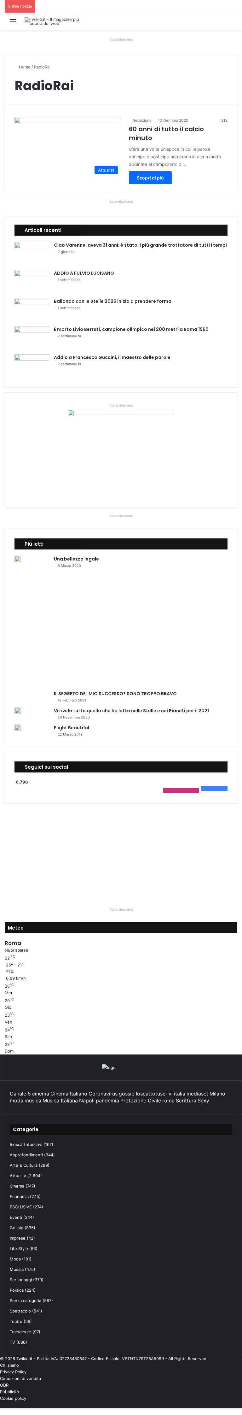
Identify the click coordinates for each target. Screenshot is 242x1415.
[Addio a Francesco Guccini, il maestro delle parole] (31, 366)
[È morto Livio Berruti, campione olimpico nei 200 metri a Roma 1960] (31, 338)
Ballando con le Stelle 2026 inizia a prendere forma (112, 301)
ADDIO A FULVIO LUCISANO (84, 273)
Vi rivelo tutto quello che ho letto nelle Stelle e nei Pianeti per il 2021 (131, 1127)
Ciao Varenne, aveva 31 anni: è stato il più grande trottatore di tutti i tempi (140, 245)
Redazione (142, 120)
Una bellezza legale (76, 559)
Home (24, 66)
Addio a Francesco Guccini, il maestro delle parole (112, 357)
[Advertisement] (121, 1268)
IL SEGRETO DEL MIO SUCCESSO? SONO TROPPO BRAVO (115, 1110)
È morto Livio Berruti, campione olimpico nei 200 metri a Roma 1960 (131, 329)
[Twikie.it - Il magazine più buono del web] (54, 21)
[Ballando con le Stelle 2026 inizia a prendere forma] (31, 310)
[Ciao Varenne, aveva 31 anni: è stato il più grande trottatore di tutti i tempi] (31, 254)
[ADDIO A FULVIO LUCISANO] (31, 282)
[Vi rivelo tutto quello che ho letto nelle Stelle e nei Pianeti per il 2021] (17, 1127)
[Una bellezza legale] (17, 559)
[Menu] (13, 24)
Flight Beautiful (71, 1144)
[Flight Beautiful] (17, 1144)
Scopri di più (150, 177)
